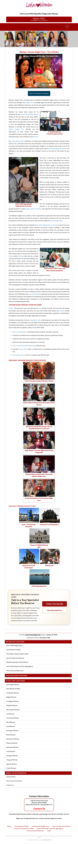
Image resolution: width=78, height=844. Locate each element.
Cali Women (10, 714)
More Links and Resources (14, 670)
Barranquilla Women (13, 709)
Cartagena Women (12, 701)
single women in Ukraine (33, 209)
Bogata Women (11, 697)
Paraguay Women (12, 755)
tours (39, 308)
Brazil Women (11, 735)
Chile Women (10, 751)
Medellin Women (12, 705)
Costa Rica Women (12, 718)
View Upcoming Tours (54, 610)
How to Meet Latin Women (61, 826)
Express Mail (23, 349)
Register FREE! (39, 19)
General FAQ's (11, 777)
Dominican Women (12, 739)
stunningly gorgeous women (57, 148)
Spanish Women (11, 764)
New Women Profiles (13, 689)
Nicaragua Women (12, 730)
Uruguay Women (12, 760)
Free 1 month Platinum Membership (23, 345)
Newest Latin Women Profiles (23, 828)
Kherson (35, 137)
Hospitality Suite (35, 320)
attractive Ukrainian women (29, 114)
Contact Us (10, 785)
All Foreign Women (12, 684)
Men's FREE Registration (14, 645)
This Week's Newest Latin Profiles (17, 654)
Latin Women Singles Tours (40, 826)
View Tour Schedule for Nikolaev (39, 93)
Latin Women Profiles (13, 649)
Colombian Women (12, 693)
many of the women (34, 294)
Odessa (11, 256)
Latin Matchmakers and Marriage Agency (19, 666)
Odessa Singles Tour (16, 129)
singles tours (30, 102)
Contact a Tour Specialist (54, 604)
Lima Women (10, 726)
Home (9, 826)
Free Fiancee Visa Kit (19, 355)
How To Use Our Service (14, 781)
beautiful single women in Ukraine (47, 225)
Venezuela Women (12, 747)
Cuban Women (11, 768)
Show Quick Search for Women (16, 675)
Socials (11, 308)
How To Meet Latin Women (15, 658)
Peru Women (10, 722)
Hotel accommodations (19, 332)
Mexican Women (11, 743)
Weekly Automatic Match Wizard (17, 662)
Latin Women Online (47, 839)
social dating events (17, 141)
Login (49, 831)
